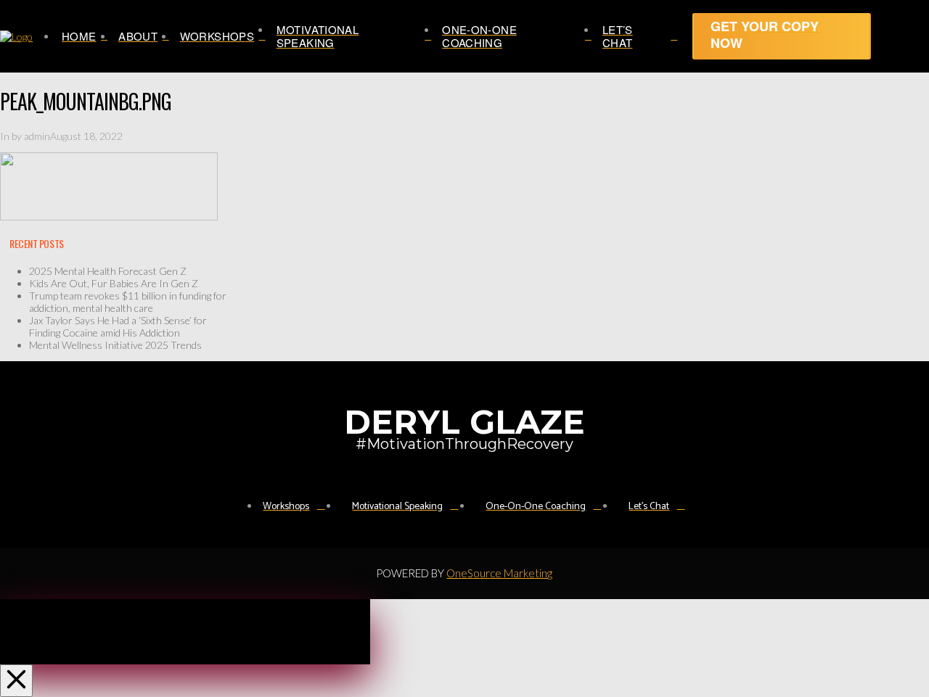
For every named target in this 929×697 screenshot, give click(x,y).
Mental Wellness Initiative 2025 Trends (115, 345)
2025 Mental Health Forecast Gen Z (108, 271)
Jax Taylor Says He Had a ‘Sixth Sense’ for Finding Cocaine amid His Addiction (118, 326)
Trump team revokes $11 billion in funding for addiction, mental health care (127, 301)
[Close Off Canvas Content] (16, 680)
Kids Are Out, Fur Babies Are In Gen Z (113, 283)
